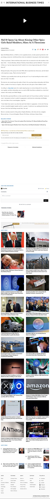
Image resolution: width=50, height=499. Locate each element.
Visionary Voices (14, 478)
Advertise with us (23, 488)
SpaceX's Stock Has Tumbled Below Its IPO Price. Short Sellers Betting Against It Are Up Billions (37, 440)
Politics (2, 488)
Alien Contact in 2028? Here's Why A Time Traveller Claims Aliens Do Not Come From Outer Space (36, 272)
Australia (31, 478)
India (31, 480)
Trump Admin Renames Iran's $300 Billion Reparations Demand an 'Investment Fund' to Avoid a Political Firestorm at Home (12, 250)
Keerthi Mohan (5, 48)
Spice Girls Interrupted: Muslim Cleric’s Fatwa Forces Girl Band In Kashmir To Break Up (24, 125)
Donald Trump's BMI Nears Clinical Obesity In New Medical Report (34, 457)
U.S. (2, 480)
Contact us (22, 480)
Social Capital (13, 480)
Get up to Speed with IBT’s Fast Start (41, 223)
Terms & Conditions (24, 482)
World (2, 478)
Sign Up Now (16, 223)
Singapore (32, 482)
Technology (3, 486)
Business (2, 484)
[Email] (45, 49)
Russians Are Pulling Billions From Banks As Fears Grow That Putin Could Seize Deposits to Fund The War (37, 250)
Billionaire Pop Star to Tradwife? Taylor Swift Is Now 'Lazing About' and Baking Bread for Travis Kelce (37, 418)
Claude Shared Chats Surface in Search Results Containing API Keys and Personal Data (11, 418)
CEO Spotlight (13, 488)
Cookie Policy (22, 486)
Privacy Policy (39, 137)
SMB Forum (13, 482)
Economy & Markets (5, 482)
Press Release (13, 486)
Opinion (2, 492)
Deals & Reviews (14, 490)
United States (32, 486)
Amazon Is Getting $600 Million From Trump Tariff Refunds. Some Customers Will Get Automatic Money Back (36, 397)
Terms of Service (31, 137)
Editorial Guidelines (37, 147)
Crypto (2, 490)
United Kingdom (33, 484)
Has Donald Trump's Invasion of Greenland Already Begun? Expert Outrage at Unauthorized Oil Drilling (11, 355)
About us (22, 478)
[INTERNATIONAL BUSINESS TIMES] (25, 3)
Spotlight (12, 484)
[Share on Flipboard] (40, 49)
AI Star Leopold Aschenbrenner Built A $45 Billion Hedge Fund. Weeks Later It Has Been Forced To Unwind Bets (12, 293)
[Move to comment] (48, 49)
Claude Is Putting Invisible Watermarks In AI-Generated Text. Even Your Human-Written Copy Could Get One (12, 440)
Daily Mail (10, 88)
